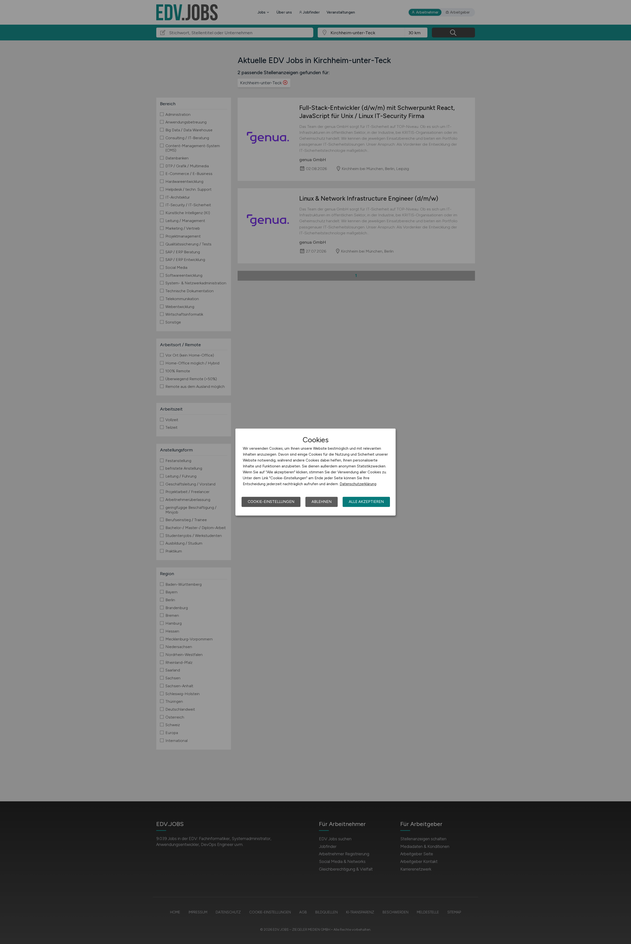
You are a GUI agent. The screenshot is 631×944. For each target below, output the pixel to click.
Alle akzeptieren (366, 501)
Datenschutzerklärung (358, 484)
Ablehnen (322, 501)
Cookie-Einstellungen (271, 501)
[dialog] (315, 472)
